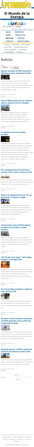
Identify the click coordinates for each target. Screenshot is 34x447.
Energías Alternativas (21, 47)
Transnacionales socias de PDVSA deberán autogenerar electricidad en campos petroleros (15, 227)
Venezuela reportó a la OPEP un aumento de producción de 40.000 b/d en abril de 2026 (16, 350)
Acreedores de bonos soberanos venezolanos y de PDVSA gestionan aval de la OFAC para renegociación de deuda (16, 320)
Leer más (3, 96)
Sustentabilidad (9, 52)
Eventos (9, 41)
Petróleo (6, 44)
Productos (20, 35)
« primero (16, 375)
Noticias (9, 38)
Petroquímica (26, 44)
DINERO (18, 27)
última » (18, 379)
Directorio (19, 52)
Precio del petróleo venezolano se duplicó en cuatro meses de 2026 (16, 290)
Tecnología (22, 49)
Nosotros (19, 32)
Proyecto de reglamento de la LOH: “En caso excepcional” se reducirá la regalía (16, 196)
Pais (2, 65)
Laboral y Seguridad (10, 49)
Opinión (21, 38)
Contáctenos (23, 41)
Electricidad (7, 47)
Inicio (8, 32)
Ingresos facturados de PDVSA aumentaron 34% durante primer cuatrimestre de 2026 (16, 72)
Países (8, 35)
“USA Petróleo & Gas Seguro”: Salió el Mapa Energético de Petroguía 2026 (16, 258)
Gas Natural (15, 44)
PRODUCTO (10, 27)
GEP (4, 27)
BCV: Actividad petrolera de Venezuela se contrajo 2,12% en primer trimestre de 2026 (16, 171)
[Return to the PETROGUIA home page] (16, 7)
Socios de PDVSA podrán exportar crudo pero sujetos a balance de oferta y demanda (16, 101)
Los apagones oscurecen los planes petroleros (13, 133)
